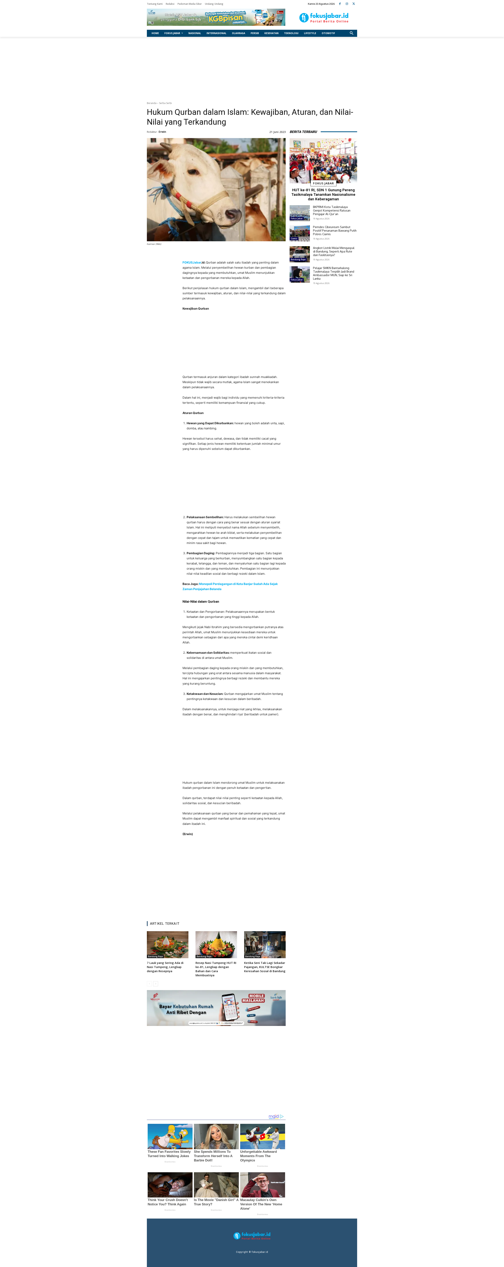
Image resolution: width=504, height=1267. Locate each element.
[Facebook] (339, 3)
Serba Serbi (165, 103)
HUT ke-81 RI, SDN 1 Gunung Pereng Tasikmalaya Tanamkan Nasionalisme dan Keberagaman (323, 194)
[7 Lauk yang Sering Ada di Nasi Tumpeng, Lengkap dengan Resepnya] (167, 944)
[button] (351, 33)
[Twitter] (353, 3)
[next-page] (155, 983)
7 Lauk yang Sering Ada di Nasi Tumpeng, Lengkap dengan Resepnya (165, 967)
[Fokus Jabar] (324, 17)
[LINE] (250, 908)
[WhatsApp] (241, 908)
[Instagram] (346, 3)
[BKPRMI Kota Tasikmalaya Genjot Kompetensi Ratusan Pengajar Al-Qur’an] (300, 213)
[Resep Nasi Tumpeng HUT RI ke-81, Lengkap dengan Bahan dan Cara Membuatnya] (216, 944)
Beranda (152, 103)
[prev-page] (149, 983)
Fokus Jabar (323, 183)
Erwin (162, 132)
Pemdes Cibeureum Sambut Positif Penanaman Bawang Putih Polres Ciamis (335, 230)
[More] (259, 908)
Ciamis (294, 238)
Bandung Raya (155, 956)
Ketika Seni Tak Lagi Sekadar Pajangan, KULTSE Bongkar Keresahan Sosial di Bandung (264, 967)
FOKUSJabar (192, 262)
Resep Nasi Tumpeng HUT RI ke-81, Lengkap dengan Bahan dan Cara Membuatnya (215, 969)
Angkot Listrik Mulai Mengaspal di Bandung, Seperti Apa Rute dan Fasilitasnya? (333, 251)
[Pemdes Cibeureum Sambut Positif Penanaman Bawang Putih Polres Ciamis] (300, 233)
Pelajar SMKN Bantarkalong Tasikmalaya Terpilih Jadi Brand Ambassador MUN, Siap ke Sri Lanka (333, 273)
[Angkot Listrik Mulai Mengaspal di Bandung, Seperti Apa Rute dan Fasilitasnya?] (300, 254)
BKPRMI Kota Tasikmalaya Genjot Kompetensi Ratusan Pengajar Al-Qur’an (331, 210)
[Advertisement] (252, 68)
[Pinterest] (232, 908)
